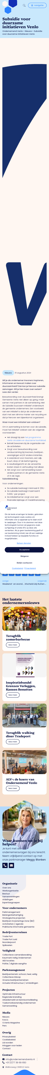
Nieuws (28, 31)
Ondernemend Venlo (12, 31)
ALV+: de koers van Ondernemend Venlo (21, 781)
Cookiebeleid (17, 568)
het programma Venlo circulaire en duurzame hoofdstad (26, 439)
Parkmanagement (13, 969)
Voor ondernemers (14, 907)
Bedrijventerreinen (14, 932)
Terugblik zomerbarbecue (18, 637)
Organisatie (9, 883)
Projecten (8, 989)
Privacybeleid (30, 568)
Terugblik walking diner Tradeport (20, 734)
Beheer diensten (24, 543)
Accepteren (24, 550)
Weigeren (24, 556)
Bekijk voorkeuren (24, 563)
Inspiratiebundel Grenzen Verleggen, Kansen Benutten (21, 685)
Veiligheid (8, 950)
